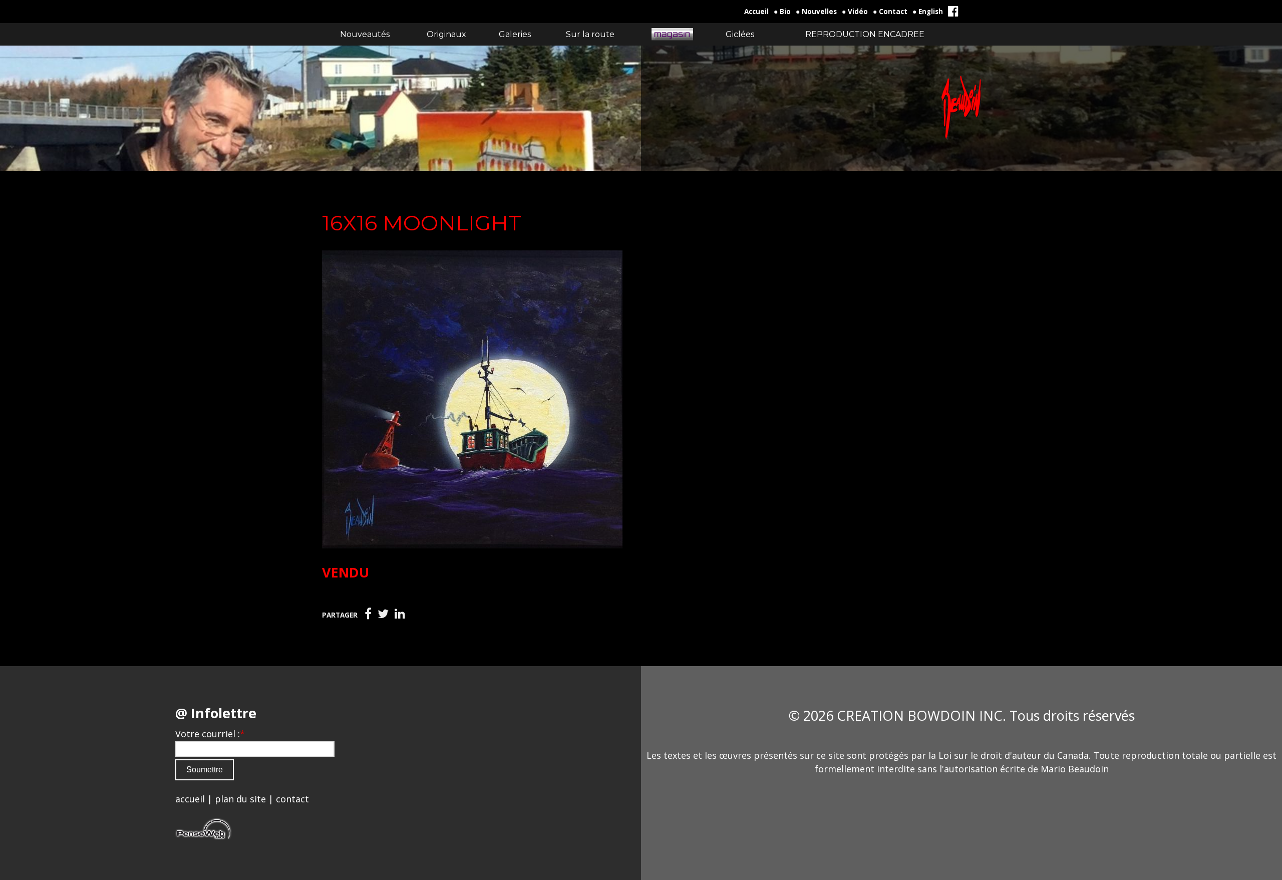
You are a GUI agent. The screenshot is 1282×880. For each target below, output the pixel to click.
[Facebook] (368, 614)
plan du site (240, 799)
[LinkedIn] (400, 614)
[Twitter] (383, 614)
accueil (190, 799)
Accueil (756, 11)
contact (292, 799)
